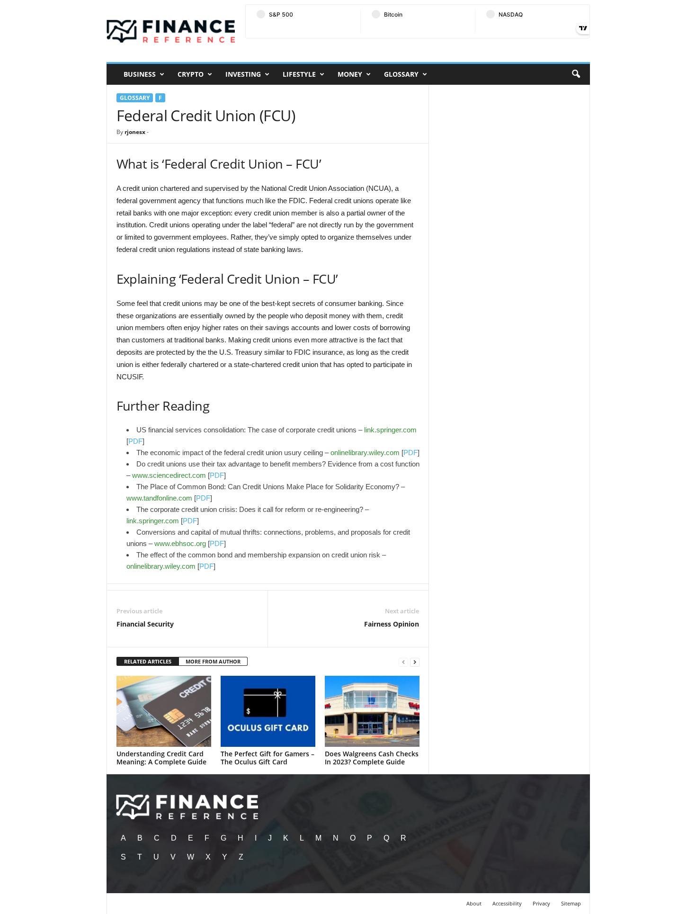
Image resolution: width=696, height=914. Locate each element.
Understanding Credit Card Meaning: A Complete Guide (161, 757)
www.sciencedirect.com (169, 475)
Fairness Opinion (391, 623)
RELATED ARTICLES (147, 661)
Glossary (401, 74)
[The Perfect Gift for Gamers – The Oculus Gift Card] (268, 711)
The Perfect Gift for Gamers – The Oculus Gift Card (267, 757)
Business (140, 74)
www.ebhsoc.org (180, 543)
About (474, 903)
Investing (243, 74)
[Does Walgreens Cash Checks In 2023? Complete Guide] (372, 711)
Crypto (191, 74)
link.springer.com (390, 430)
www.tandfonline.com (159, 498)
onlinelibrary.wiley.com (365, 452)
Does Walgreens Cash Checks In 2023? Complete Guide (372, 757)
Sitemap (571, 903)
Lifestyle (299, 74)
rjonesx (135, 132)
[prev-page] (403, 662)
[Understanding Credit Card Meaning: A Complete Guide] (163, 711)
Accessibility (507, 903)
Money (350, 74)
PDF (135, 441)
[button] (575, 74)
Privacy (541, 903)
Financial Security (145, 623)
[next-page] (414, 662)
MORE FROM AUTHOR (213, 661)
